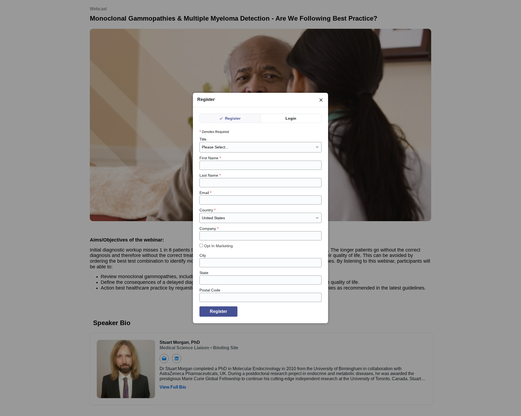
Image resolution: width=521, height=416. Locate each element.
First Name (210, 158)
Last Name (210, 175)
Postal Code (209, 290)
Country (207, 210)
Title (203, 139)
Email (205, 192)
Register (232, 118)
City (202, 255)
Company (208, 228)
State (203, 273)
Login (290, 118)
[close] (321, 100)
